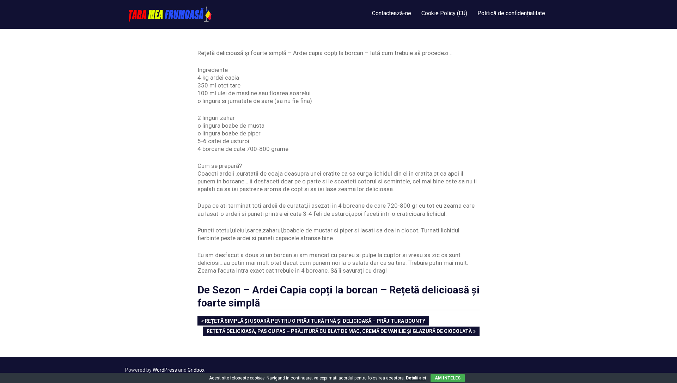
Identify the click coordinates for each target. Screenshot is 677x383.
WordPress (165, 370)
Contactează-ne (391, 13)
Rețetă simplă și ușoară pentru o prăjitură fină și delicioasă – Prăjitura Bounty (315, 322)
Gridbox (196, 370)
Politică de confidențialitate (511, 13)
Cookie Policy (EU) (444, 13)
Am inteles (448, 378)
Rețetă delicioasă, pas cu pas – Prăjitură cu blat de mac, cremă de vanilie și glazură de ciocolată (339, 332)
